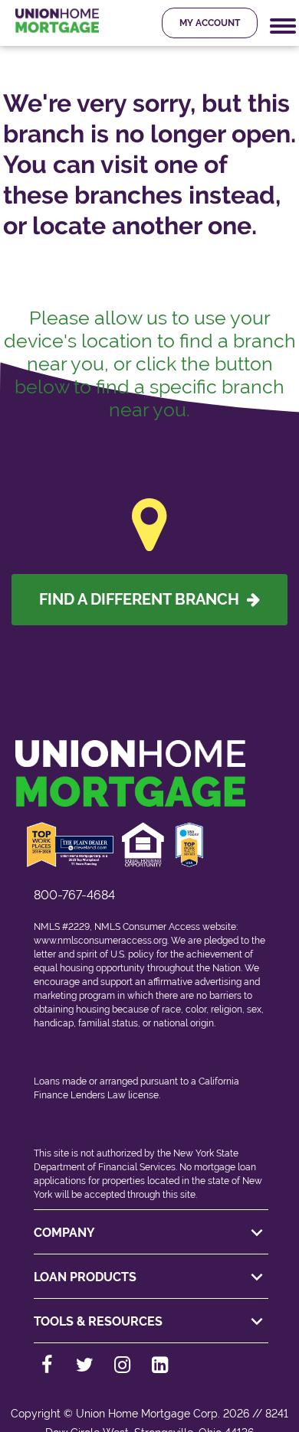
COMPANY (64, 1232)
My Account (209, 23)
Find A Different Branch (143, 599)
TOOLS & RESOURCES (98, 1321)
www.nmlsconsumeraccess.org (100, 940)
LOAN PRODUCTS (85, 1277)
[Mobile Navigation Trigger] (283, 26)
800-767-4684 (74, 895)
